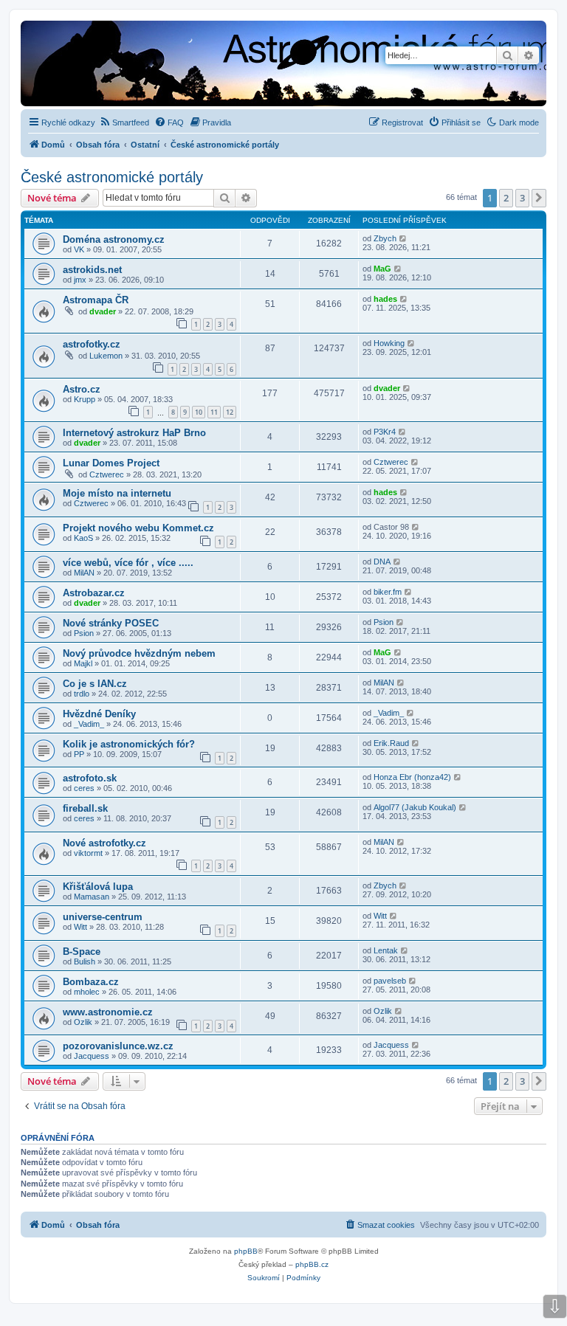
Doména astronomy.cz (114, 239)
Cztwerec (106, 474)
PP (79, 754)
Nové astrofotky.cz (104, 843)
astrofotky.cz (91, 344)
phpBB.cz (312, 1264)
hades (385, 298)
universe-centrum (102, 916)
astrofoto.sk (90, 778)
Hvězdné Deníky (99, 713)
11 (214, 412)
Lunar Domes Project (111, 463)
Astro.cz (81, 389)
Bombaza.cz (91, 981)
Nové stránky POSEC (111, 623)
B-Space (81, 951)
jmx (80, 279)
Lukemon (106, 355)
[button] (539, 198)
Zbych (385, 238)
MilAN (84, 572)
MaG (382, 268)
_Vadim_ (89, 723)
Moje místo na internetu (117, 493)
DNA (382, 561)
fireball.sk (85, 808)
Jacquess (91, 1056)
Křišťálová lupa (98, 886)
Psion (84, 633)
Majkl (83, 663)
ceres (84, 788)
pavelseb (390, 980)
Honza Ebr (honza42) (412, 777)
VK (79, 249)
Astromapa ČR (95, 299)
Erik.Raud (391, 743)
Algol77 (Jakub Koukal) (415, 807)
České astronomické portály (112, 177)
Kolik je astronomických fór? (129, 744)
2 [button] (506, 197)
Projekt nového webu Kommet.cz (138, 527)
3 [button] (522, 197)
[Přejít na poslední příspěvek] (403, 238)
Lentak (386, 950)
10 (198, 412)
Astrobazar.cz (94, 592)
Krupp (84, 399)
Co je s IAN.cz (95, 683)
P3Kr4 (385, 431)
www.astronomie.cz (108, 1012)
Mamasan (91, 896)
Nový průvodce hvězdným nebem (139, 653)
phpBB (246, 1251)
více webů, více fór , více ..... (128, 562)
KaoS (83, 537)
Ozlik (83, 1022)
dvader (102, 311)
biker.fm (388, 591)
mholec (87, 991)
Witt (80, 926)
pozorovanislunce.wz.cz (118, 1046)
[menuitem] (124, 122)
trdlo (81, 693)
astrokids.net (92, 269)
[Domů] (201, 65)
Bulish (84, 961)
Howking (389, 343)
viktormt (88, 853)
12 (229, 412)
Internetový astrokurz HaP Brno (134, 432)
